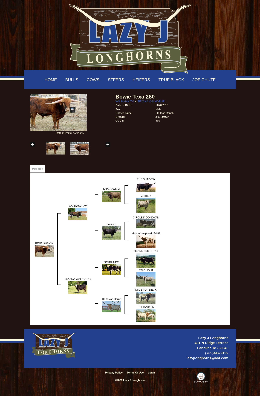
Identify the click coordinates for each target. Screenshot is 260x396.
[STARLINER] (111, 269)
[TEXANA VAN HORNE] (77, 287)
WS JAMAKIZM (124, 101)
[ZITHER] (145, 205)
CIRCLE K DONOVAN (146, 217)
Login (151, 372)
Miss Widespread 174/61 (146, 233)
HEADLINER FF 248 (146, 250)
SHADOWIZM (111, 188)
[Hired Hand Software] (201, 377)
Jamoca (111, 224)
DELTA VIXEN (146, 306)
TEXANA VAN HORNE (151, 101)
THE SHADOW (146, 179)
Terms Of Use (135, 372)
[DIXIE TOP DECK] (145, 297)
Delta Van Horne (111, 298)
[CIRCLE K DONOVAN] (145, 223)
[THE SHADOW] (145, 186)
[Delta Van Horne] (111, 306)
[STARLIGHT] (145, 279)
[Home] (130, 37)
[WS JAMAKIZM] (77, 213)
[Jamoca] (111, 232)
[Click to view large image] (58, 112)
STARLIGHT (146, 270)
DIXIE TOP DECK (146, 289)
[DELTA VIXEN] (145, 315)
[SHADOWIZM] (111, 196)
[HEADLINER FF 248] (145, 260)
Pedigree (37, 168)
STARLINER (111, 262)
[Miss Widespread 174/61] (145, 241)
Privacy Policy (114, 372)
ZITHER (146, 195)
